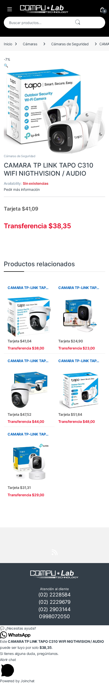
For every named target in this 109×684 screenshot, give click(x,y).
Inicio (8, 44)
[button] (6, 65)
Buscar (77, 22)
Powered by (17, 681)
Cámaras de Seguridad (70, 44)
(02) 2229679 (54, 602)
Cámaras (30, 44)
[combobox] (37, 22)
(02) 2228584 (54, 595)
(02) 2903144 (54, 609)
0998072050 (54, 616)
